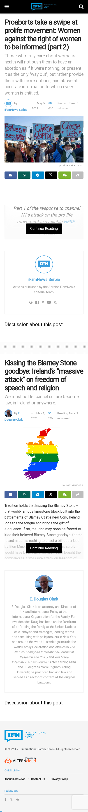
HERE (69, 221)
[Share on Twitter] (51, 175)
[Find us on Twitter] (11, 799)
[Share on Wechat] (64, 175)
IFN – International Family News (34, 749)
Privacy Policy (59, 779)
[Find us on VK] (17, 799)
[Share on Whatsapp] (24, 175)
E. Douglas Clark (44, 599)
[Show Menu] (7, 7)
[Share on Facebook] (11, 175)
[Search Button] (81, 7)
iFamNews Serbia (16, 109)
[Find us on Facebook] (5, 799)
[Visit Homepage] (44, 7)
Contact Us (38, 779)
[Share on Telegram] (38, 175)
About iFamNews (15, 779)
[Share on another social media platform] (77, 175)
